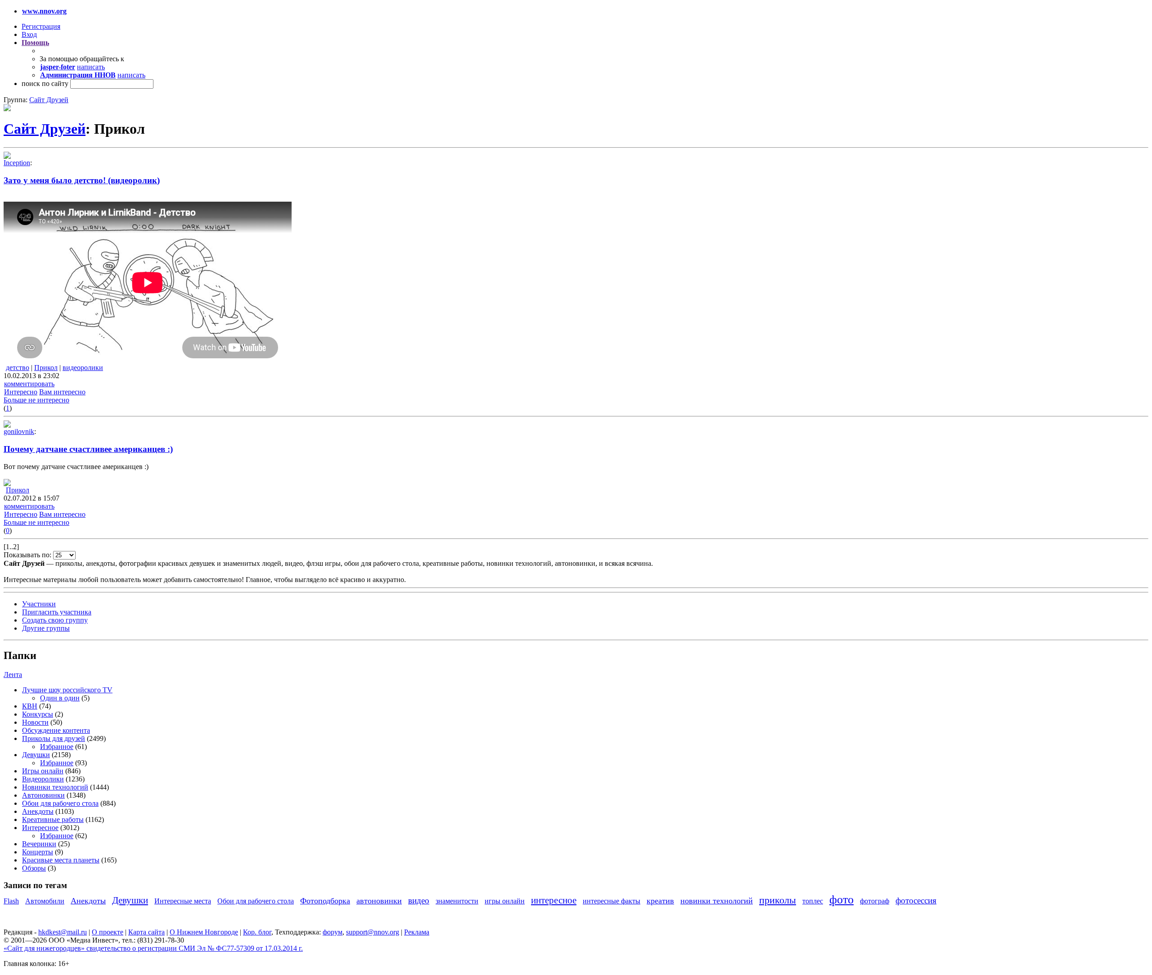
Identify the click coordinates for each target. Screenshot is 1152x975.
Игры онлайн (42, 771)
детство (17, 367)
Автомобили (44, 901)
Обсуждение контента (56, 730)
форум (332, 932)
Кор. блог (257, 932)
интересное (553, 900)
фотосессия (916, 900)
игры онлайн (505, 901)
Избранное (56, 746)
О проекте (107, 932)
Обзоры (34, 868)
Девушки (36, 754)
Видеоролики (43, 779)
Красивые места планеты (60, 860)
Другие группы (46, 628)
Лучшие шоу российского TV (67, 690)
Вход (29, 34)
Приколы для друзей (53, 738)
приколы (777, 900)
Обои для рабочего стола (60, 803)
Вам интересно (62, 392)
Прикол (46, 367)
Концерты (37, 852)
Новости (35, 722)
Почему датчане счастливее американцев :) (88, 449)
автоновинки (379, 900)
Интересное (40, 827)
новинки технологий (716, 900)
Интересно (20, 392)
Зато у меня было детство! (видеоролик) (82, 180)
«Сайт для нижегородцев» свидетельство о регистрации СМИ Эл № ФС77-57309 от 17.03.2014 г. (153, 948)
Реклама (416, 932)
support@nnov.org (372, 932)
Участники (39, 604)
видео (418, 900)
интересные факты (611, 901)
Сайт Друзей (48, 100)
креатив (660, 900)
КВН (29, 706)
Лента (13, 674)
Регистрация (41, 26)
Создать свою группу (55, 620)
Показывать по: (28, 555)
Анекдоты (38, 811)
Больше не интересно (36, 400)
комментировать (29, 384)
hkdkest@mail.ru (62, 932)
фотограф (874, 901)
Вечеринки (39, 844)
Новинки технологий (55, 787)
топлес (812, 901)
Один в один (60, 698)
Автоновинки (43, 795)
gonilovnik (19, 431)
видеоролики (83, 367)
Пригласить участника (56, 612)
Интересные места (182, 901)
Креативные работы (53, 819)
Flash (11, 901)
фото (841, 899)
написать (91, 67)
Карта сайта (146, 932)
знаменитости (457, 901)
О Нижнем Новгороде (204, 932)
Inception (17, 163)
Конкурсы (37, 714)
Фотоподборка (325, 900)
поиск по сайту (45, 83)
